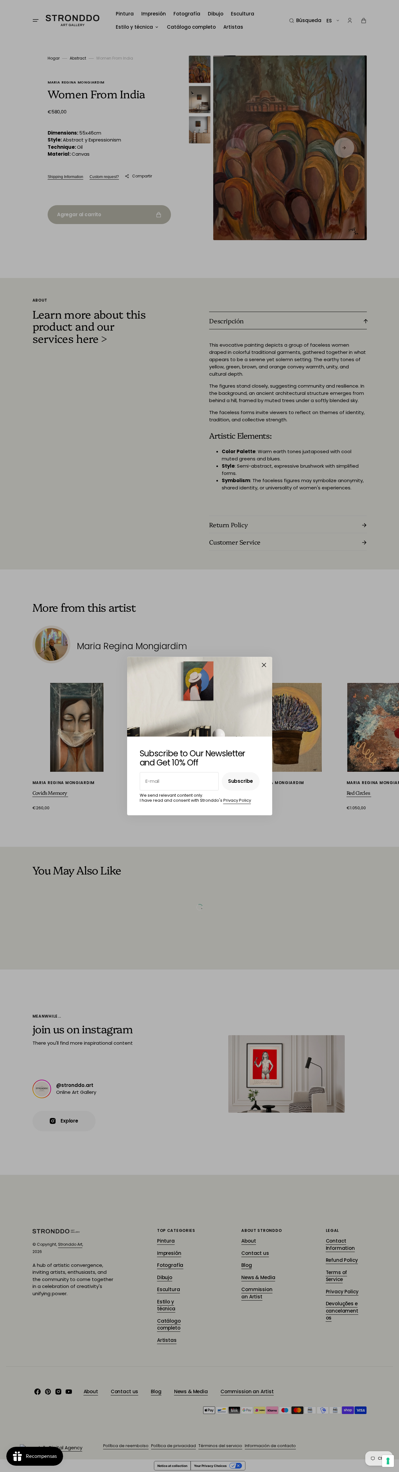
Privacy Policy (237, 800)
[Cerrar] (264, 665)
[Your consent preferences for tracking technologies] (388, 1461)
